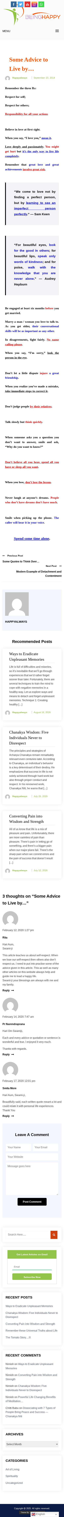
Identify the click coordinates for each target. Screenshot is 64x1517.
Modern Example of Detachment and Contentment (39, 573)
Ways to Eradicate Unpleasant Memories (29, 1306)
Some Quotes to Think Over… (20, 561)
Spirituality (12, 1476)
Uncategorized (14, 1483)
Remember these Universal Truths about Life (31, 1330)
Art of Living (12, 1469)
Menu (6, 31)
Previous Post (15, 555)
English (40, 1514)
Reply (6, 990)
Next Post (51, 566)
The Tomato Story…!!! (18, 1337)
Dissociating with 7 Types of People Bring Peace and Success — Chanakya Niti (30, 1412)
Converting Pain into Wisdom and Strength (30, 1324)
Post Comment (32, 1201)
